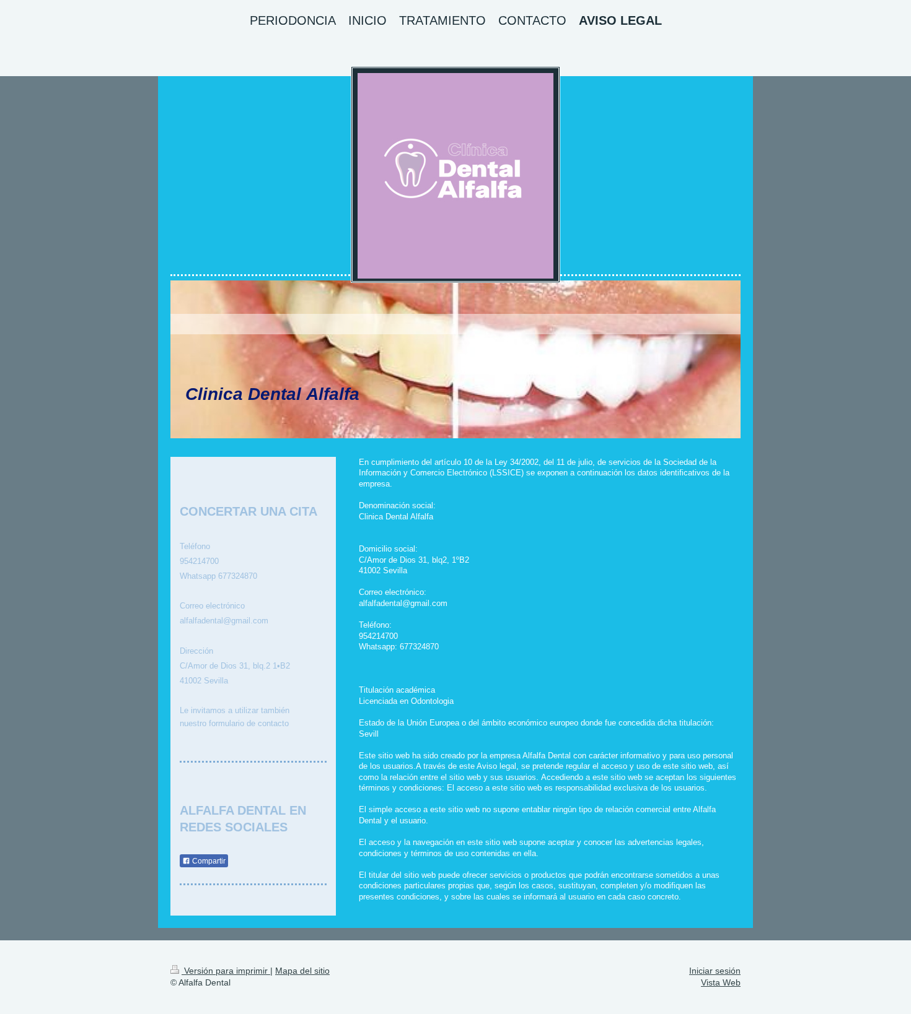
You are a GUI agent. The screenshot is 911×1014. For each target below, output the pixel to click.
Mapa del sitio (302, 971)
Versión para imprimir (226, 971)
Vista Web (721, 982)
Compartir (208, 861)
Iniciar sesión (715, 971)
